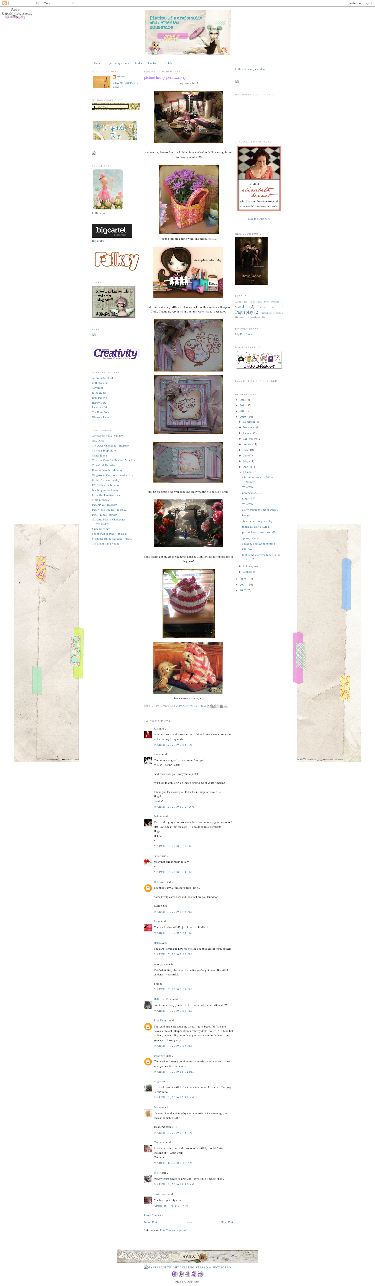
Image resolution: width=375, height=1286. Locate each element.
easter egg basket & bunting (258, 543)
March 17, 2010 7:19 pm (173, 954)
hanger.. (246, 515)
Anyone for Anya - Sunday (107, 436)
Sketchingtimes (101, 529)
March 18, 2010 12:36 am (174, 1097)
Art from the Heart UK (105, 378)
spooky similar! (251, 538)
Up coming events (118, 63)
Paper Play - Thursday (105, 505)
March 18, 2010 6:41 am (173, 1132)
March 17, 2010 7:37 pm (173, 989)
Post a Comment (153, 1215)
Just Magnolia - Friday (105, 490)
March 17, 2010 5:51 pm (173, 933)
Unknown (159, 882)
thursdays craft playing (255, 526)
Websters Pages (101, 417)
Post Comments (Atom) (173, 1230)
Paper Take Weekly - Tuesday (109, 510)
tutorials (279, 312)
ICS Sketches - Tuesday (105, 485)
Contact (153, 63)
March (247, 472)
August (247, 444)
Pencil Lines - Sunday (105, 515)
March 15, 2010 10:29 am (174, 806)
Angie (157, 1081)
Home (97, 63)
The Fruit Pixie (101, 412)
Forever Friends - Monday (107, 470)
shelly (157, 1173)
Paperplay (244, 312)
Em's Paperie (99, 397)
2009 (243, 579)
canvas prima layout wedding (263, 301)
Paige (157, 921)
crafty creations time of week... (260, 510)
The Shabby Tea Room (105, 543)
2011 (243, 411)
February (248, 566)
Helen (157, 943)
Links (138, 63)
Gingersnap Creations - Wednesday (112, 475)
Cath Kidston (100, 383)
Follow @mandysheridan (250, 69)
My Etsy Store (243, 334)
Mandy (121, 76)
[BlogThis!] (213, 706)
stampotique (266, 312)
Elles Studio (99, 392)
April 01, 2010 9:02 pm (172, 1206)
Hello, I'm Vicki (163, 999)
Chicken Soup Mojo (104, 450)
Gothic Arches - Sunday (106, 480)
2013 (243, 400)
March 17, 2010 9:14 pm (173, 1011)
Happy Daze (99, 402)
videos (241, 316)
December (249, 422)
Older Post (227, 1222)
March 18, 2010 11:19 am (174, 1184)
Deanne (158, 1107)
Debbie (158, 816)
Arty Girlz (98, 440)
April (246, 467)
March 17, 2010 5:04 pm (173, 872)
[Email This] (209, 706)
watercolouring (255, 316)
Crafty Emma (99, 455)
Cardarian (160, 1142)
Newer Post (150, 1222)
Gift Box (247, 549)
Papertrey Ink (100, 407)
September (249, 438)
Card (239, 306)
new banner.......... (252, 493)
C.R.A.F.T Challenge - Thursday (111, 445)
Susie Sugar (161, 1194)
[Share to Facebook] (222, 706)
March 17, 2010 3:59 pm (173, 846)
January (248, 572)
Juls (156, 728)
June (246, 455)
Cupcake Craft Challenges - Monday (113, 460)
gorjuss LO (248, 498)
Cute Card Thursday (104, 465)
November (249, 427)
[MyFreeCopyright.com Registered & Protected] (187, 1267)
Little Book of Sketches (106, 495)
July (246, 450)
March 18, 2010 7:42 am (173, 1163)
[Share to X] (217, 706)
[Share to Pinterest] (226, 706)
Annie (157, 856)
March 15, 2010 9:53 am (173, 744)
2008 (243, 584)
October (248, 433)
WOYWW (247, 487)
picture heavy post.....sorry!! (166, 77)
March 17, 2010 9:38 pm (173, 1045)
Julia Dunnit (161, 1020)
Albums (238, 301)
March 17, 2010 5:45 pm (173, 911)
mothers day (268, 307)
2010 (243, 417)
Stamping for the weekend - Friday (112, 538)
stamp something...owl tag (257, 521)
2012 (243, 405)
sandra (157, 754)
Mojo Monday (100, 500)
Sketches (169, 63)
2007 (243, 590)
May (246, 461)
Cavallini (97, 387)
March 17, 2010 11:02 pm (174, 1071)
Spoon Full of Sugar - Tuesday (109, 533)
